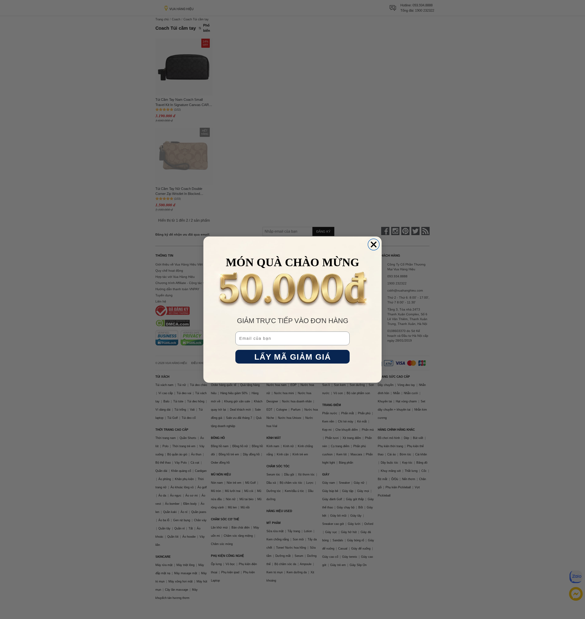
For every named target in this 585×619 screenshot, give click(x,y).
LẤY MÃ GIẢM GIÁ (292, 356)
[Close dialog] (373, 244)
